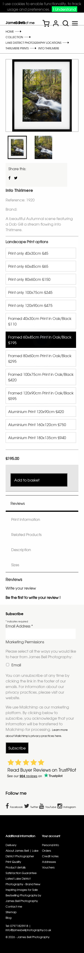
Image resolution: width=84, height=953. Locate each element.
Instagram (69, 807)
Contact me (25, 22)
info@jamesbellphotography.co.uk (28, 930)
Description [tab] (21, 549)
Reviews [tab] (17, 503)
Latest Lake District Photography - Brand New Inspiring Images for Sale (23, 884)
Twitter (34, 807)
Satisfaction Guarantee (21, 873)
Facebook (16, 807)
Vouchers (48, 867)
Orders (46, 850)
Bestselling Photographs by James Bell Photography (23, 898)
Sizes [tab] (15, 564)
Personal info (50, 845)
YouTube (50, 807)
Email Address (19, 626)
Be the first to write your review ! (33, 597)
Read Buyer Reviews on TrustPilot (41, 769)
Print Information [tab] (25, 519)
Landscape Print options (27, 241)
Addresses (49, 862)
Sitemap (11, 912)
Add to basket (26, 480)
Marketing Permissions (25, 641)
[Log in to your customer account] (55, 24)
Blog (8, 918)
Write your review (21, 588)
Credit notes (50, 856)
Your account (51, 836)
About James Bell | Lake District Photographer (22, 853)
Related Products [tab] (26, 534)
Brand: (11, 209)
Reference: (16, 200)
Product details (16, 867)
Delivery (11, 845)
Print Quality (13, 862)
